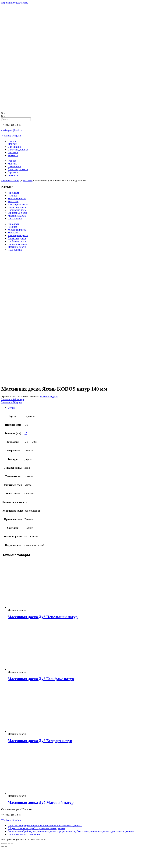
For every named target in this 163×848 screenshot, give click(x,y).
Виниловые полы (17, 212)
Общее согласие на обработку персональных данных (36, 828)
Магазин (27, 180)
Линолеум (13, 192)
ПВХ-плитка (15, 218)
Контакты (13, 155)
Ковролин (13, 201)
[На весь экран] (5, 843)
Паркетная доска (17, 207)
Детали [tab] (11, 407)
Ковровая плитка (17, 198)
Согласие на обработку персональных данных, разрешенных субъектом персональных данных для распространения (71, 831)
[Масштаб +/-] (2, 843)
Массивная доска (17, 215)
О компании (14, 146)
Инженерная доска (18, 204)
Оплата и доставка (18, 149)
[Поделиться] (9, 843)
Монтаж (12, 144)
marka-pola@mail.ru (11, 130)
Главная (12, 141)
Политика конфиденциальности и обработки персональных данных (45, 825)
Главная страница (11, 180)
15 (26, 433)
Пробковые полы (17, 210)
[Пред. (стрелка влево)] (2, 846)
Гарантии (13, 152)
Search (4, 113)
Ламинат (12, 195)
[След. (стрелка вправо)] (5, 846)
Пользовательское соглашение (24, 834)
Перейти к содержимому (14, 2)
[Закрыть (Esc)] (12, 843)
